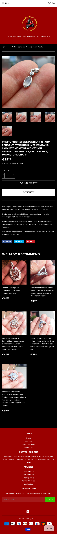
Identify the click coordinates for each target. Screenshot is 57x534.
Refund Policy (28, 474)
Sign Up (50, 500)
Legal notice (28, 484)
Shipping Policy (28, 478)
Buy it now (28, 192)
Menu (7, 3)
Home (4, 47)
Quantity (5, 170)
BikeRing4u (29, 519)
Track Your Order (28, 444)
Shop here (28, 441)
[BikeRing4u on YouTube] (28, 512)
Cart (53, 3)
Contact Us (29, 447)
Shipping (5, 163)
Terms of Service (28, 481)
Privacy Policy (29, 471)
